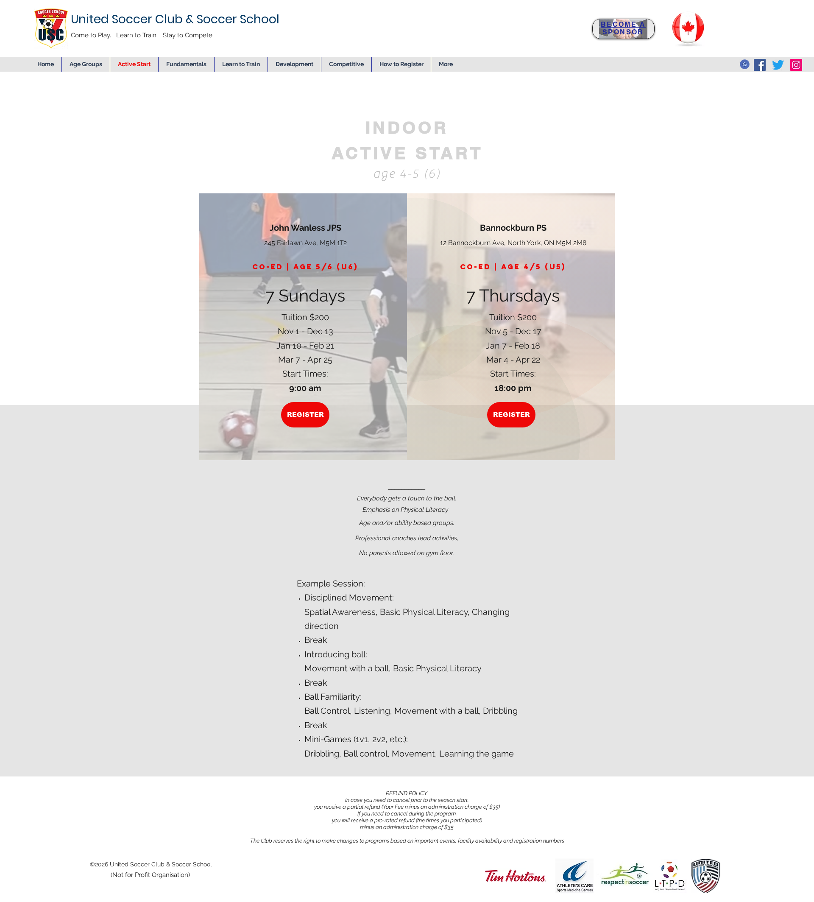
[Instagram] (796, 65)
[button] (294, 64)
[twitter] (778, 65)
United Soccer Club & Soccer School (175, 19)
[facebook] (760, 65)
